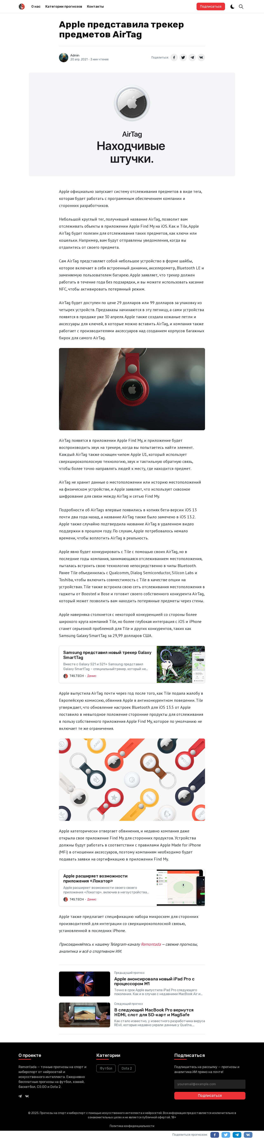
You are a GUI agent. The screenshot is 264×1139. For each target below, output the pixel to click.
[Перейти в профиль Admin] (63, 57)
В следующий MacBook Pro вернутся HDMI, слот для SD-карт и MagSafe (153, 1012)
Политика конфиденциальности (132, 1126)
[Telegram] (20, 1096)
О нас (35, 6)
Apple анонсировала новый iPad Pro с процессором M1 (154, 981)
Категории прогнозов (63, 6)
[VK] (27, 1096)
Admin (74, 55)
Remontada (151, 944)
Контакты (95, 6)
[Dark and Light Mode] (232, 7)
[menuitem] (36, 6)
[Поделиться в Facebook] (174, 57)
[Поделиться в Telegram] (192, 57)
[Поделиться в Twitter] (183, 57)
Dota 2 (127, 1068)
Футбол (106, 1068)
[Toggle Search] (241, 7)
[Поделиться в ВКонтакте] (201, 57)
